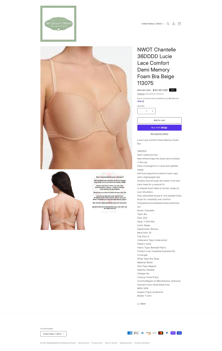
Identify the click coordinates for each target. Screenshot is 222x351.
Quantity (140, 106)
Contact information (142, 343)
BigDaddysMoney (53, 343)
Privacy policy (97, 343)
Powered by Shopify (68, 343)
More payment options (159, 134)
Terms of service (111, 343)
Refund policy (83, 343)
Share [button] (143, 304)
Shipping (140, 94)
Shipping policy (126, 343)
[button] (168, 24)
